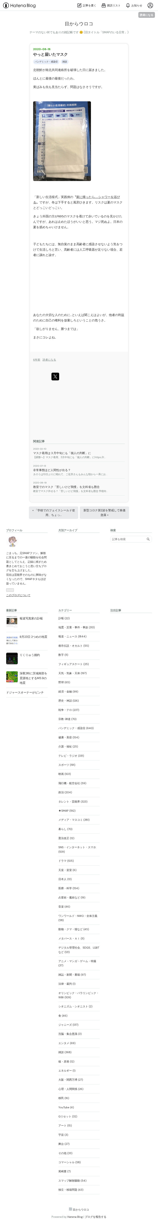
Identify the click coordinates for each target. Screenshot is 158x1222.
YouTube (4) (66, 1107)
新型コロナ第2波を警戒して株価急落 (104, 512)
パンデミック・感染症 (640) (76, 728)
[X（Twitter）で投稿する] (55, 376)
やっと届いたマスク (50, 54)
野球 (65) (64, 682)
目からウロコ (79, 24)
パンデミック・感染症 (46, 61)
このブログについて (18, 595)
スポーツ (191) (66, 765)
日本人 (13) (65, 879)
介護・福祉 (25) (68, 746)
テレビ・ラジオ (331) (71, 755)
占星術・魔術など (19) (71, 897)
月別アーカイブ (67, 530)
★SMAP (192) (67, 810)
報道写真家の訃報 (31, 618)
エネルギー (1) (67, 1070)
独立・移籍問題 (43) (70, 1189)
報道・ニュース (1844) (72, 636)
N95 (61, 216)
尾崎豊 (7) (64, 1171)
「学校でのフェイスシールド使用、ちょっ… (53, 512)
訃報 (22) (64, 618)
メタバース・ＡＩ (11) (71, 938)
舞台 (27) (64, 1144)
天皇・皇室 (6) (67, 870)
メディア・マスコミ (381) (74, 819)
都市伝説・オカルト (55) (73, 645)
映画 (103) (64, 774)
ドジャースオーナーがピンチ (25, 692)
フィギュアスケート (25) (73, 664)
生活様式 (51, 197)
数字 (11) (63, 655)
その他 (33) (65, 1153)
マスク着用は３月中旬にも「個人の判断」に (62, 453)
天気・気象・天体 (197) (72, 673)
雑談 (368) (64, 1052)
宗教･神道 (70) (67, 719)
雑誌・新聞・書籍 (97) (72, 974)
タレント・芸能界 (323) (72, 801)
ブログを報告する (95, 1217)
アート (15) (65, 1125)
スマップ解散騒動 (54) (72, 1180)
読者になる (146, 14)
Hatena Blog (75, 1217)
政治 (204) (65, 792)
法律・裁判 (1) (67, 983)
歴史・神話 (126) (68, 700)
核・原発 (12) (66, 1061)
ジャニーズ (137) (68, 1024)
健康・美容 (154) (68, 737)
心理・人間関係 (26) (70, 1089)
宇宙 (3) (63, 1135)
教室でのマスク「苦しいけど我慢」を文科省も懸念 (66, 487)
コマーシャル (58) (69, 1162)
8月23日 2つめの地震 (33, 637)
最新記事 (11, 610)
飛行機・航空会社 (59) (72, 783)
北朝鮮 (37, 70)
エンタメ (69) (67, 1043)
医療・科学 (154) (68, 888)
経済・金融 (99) (68, 691)
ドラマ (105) (66, 860)
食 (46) (62, 1015)
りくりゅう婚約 (30, 655)
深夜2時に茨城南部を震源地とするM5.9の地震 (33, 678)
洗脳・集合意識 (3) (70, 1034)
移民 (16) (63, 1098)
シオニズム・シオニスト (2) (75, 1006)
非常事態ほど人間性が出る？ (52, 470)
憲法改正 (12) (66, 838)
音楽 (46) (64, 906)
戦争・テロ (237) (68, 710)
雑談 (64, 61)
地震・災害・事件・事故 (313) (76, 627)
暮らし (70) (65, 829)
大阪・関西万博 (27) (70, 1079)
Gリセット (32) (67, 1116)
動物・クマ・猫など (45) (73, 929)
